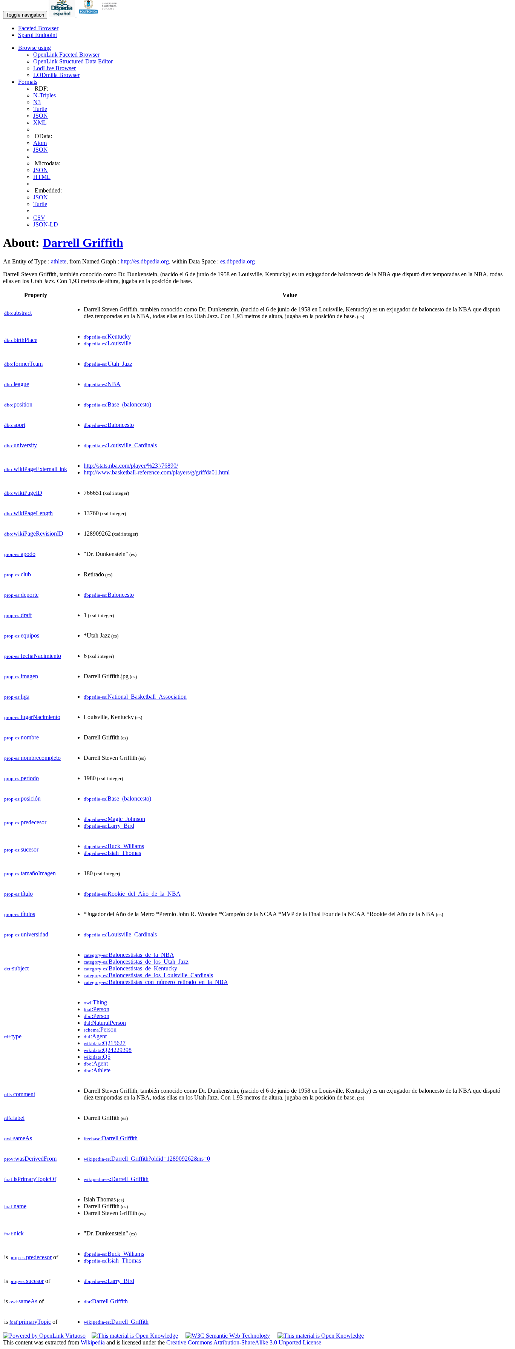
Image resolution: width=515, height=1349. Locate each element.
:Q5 (97, 1056)
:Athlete (97, 1070)
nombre (21, 737)
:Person (96, 1009)
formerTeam (23, 363)
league (16, 384)
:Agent (95, 1036)
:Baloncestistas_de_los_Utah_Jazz (136, 961)
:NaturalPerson (105, 1022)
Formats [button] (27, 82)
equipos (21, 635)
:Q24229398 (108, 1050)
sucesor (21, 849)
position (18, 404)
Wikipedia (93, 1342)
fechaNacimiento (32, 656)
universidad (26, 934)
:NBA (102, 384)
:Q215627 (105, 1043)
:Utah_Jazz (108, 363)
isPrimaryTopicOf (30, 1179)
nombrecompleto (32, 758)
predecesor (25, 822)
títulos (19, 914)
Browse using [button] (34, 48)
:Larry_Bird (109, 825)
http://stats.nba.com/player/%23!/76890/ (131, 465)
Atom (40, 143)
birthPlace (20, 340)
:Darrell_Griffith (116, 1179)
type (12, 1036)
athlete (58, 261)
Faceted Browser (38, 28)
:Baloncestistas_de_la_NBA (129, 955)
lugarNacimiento (32, 717)
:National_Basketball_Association (135, 696)
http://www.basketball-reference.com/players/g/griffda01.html (157, 472)
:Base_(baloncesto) (117, 404)
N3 (37, 102)
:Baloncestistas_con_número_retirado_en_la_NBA (156, 982)
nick (14, 1233)
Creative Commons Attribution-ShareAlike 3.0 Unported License (243, 1342)
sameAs (18, 1138)
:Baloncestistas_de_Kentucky (130, 968)
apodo (19, 554)
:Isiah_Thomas (112, 853)
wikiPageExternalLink (35, 469)
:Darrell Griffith (111, 1138)
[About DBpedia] (63, 14)
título (18, 893)
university (20, 445)
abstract (18, 313)
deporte (21, 594)
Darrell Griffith (83, 242)
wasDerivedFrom (30, 1158)
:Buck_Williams (114, 846)
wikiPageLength (28, 513)
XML (40, 122)
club (17, 574)
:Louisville (107, 343)
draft (18, 615)
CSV (39, 217)
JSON (40, 115)
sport (14, 425)
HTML (42, 177)
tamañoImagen (30, 873)
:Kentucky (107, 336)
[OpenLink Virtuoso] (44, 1335)
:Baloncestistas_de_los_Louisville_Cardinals (148, 975)
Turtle (40, 109)
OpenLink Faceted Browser (66, 54)
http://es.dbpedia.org (145, 261)
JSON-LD (45, 224)
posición (22, 798)
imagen (21, 676)
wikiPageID (23, 493)
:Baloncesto (109, 425)
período (21, 778)
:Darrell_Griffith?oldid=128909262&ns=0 (147, 1158)
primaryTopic (30, 1321)
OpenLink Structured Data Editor (73, 61)
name (15, 1206)
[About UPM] (99, 14)
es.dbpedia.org (237, 261)
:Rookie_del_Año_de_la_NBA (132, 893)
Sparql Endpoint (37, 35)
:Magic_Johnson (114, 819)
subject (16, 968)
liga (16, 696)
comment (19, 1094)
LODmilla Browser (56, 75)
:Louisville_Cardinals (120, 445)
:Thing (95, 1002)
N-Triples (44, 95)
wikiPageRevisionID (33, 533)
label (14, 1118)
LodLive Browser (54, 68)
